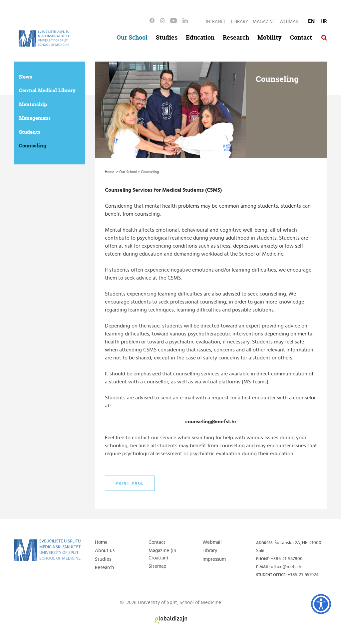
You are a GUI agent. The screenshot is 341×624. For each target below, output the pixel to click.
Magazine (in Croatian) (162, 554)
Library (239, 21)
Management (35, 117)
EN (311, 21)
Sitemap (158, 566)
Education (200, 37)
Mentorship (33, 104)
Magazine (264, 21)
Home (101, 542)
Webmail (289, 21)
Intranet (215, 21)
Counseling (32, 145)
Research (236, 37)
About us (105, 550)
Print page (130, 483)
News (25, 76)
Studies (166, 37)
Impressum (214, 559)
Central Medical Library (47, 90)
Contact (301, 37)
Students (30, 131)
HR (324, 21)
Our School (132, 37)
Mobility (269, 37)
